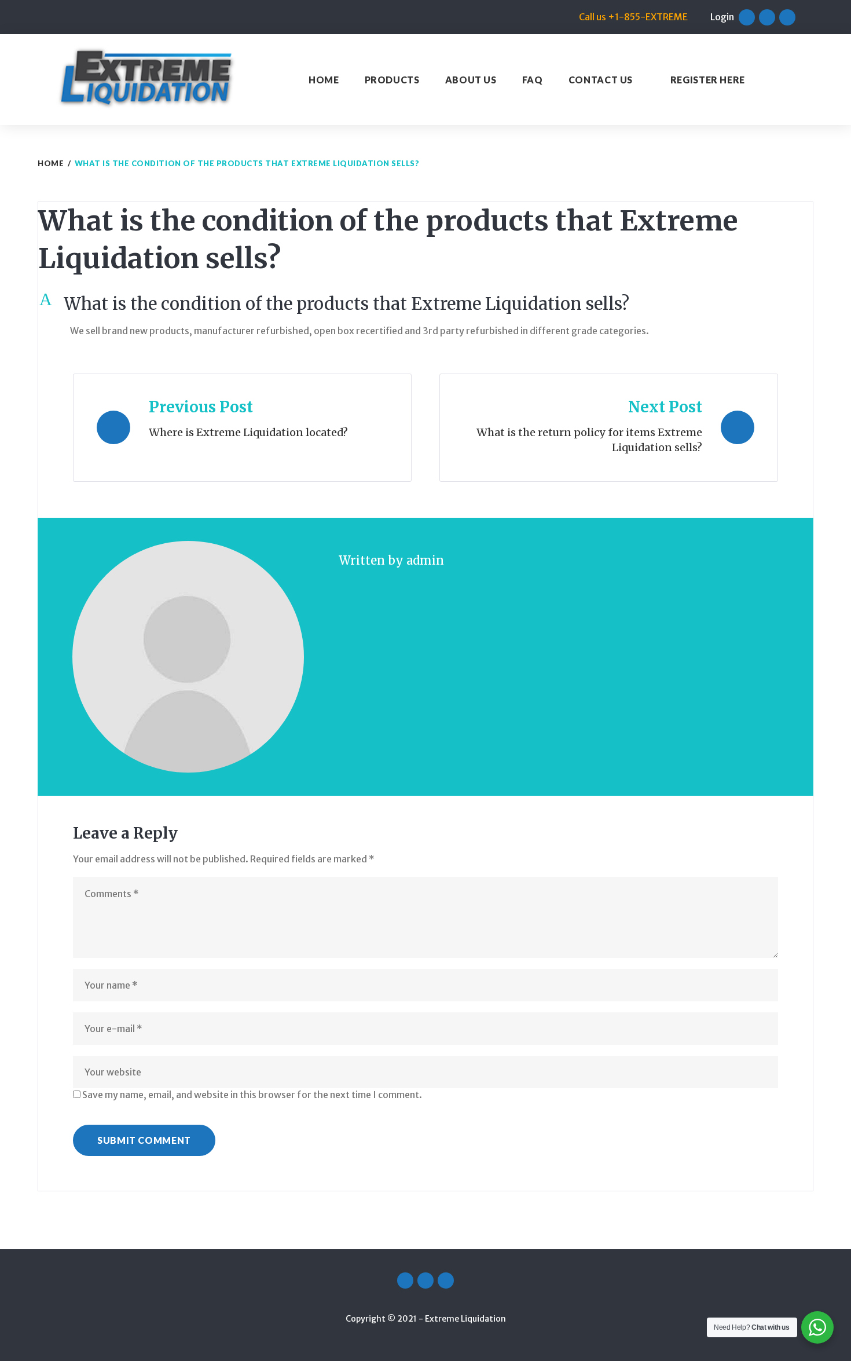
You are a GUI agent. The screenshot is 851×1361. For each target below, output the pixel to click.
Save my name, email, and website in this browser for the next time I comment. (252, 1094)
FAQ (532, 79)
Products (392, 79)
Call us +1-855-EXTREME (633, 17)
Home (324, 79)
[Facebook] (747, 17)
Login (722, 17)
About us (471, 79)
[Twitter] (767, 17)
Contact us (600, 79)
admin (425, 560)
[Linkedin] (787, 17)
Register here (707, 79)
